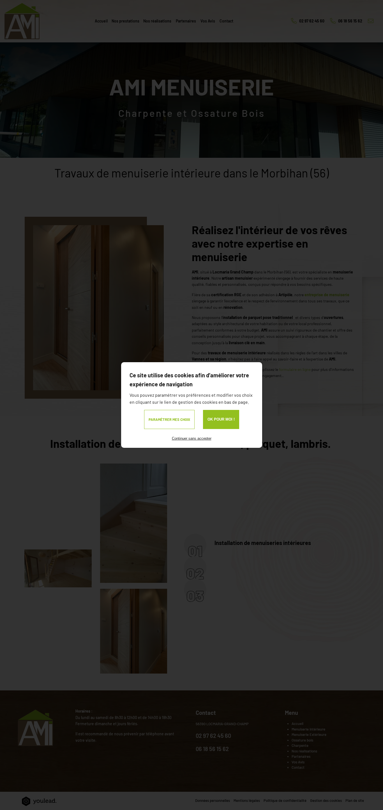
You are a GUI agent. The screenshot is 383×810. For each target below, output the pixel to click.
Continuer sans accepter (191, 438)
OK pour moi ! (221, 419)
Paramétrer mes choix (169, 419)
